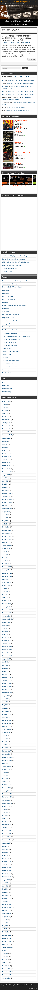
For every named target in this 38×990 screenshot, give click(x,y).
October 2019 (6, 653)
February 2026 (6, 419)
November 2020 (7, 613)
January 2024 (6, 496)
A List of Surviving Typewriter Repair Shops (15, 256)
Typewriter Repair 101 (8, 354)
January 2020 (6, 643)
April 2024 (5, 487)
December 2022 (7, 536)
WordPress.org (6, 391)
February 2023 (6, 530)
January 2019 (6, 680)
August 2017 (6, 732)
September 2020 (7, 619)
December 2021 (7, 573)
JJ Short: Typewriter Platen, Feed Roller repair (15, 262)
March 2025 (5, 453)
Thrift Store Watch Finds (9, 345)
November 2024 (7, 465)
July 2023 (5, 515)
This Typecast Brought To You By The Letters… (16, 336)
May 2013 (5, 889)
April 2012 (5, 929)
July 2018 (5, 699)
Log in (4, 382)
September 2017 (7, 729)
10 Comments (26, 42)
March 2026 (5, 416)
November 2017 (7, 723)
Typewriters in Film (7, 364)
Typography (5, 370)
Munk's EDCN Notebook (9, 299)
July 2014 (5, 846)
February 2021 (6, 604)
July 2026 (5, 404)
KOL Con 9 (5, 293)
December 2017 (7, 720)
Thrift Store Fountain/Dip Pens (11, 339)
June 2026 (5, 407)
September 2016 (7, 766)
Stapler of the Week (8, 317)
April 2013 (5, 892)
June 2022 (5, 554)
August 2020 (6, 622)
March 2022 (5, 564)
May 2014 (5, 852)
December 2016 (7, 757)
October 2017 (6, 726)
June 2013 (5, 886)
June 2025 (5, 444)
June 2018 (5, 702)
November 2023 (7, 502)
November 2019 (7, 650)
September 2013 (7, 877)
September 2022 (7, 545)
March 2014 (5, 858)
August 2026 (6, 401)
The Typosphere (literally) (19, 25)
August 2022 (6, 548)
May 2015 (5, 815)
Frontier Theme (32, 988)
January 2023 (6, 533)
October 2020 (6, 616)
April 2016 (5, 781)
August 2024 (6, 475)
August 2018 (6, 696)
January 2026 (6, 422)
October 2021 (6, 579)
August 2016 (6, 769)
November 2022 (7, 539)
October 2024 (6, 469)
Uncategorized (6, 373)
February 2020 (6, 640)
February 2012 (6, 935)
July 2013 (5, 883)
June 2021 (5, 591)
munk (5, 42)
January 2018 (6, 717)
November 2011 (6, 941)
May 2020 (5, 631)
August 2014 (6, 843)
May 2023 (5, 521)
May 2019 (5, 668)
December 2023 (7, 499)
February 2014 (6, 861)
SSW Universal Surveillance (10, 314)
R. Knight (5, 86)
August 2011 (6, 950)
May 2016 (5, 778)
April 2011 (5, 962)
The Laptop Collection (8, 324)
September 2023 (7, 508)
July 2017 (5, 735)
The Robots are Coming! (9, 330)
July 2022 (5, 551)
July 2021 (5, 588)
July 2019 (5, 662)
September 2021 (7, 582)
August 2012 (6, 916)
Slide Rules (5, 311)
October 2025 (6, 432)
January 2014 (6, 864)
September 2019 (7, 656)
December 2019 (7, 646)
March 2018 (5, 711)
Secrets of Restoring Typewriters (11, 265)
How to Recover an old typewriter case (13, 259)
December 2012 (7, 904)
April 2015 (5, 818)
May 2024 (5, 484)
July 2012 (5, 919)
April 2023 (5, 524)
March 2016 (5, 785)
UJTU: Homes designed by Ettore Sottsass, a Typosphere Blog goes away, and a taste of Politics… (16, 38)
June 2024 (5, 481)
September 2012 (7, 913)
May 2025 (5, 447)
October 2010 (6, 978)
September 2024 (7, 472)
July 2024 (5, 478)
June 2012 (5, 923)
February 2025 (6, 456)
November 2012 (7, 907)
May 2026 (5, 410)
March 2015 (5, 821)
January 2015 (6, 827)
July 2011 (5, 953)
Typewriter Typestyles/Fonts (10, 360)
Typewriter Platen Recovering (10, 351)
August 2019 (6, 659)
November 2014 (7, 834)
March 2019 (5, 674)
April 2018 (5, 708)
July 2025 (5, 441)
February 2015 (6, 824)
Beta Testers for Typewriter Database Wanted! (21, 80)
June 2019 (5, 665)
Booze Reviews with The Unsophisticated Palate (16, 281)
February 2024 (6, 493)
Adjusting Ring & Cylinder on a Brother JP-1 (20, 110)
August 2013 (6, 880)
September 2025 (7, 435)
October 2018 (6, 689)
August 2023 (6, 512)
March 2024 (5, 490)
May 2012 (5, 926)
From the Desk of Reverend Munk (12, 287)
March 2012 (5, 932)
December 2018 (7, 683)
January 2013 (6, 901)
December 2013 (7, 867)
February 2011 (6, 969)
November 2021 (7, 576)
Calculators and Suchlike (9, 284)
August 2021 (6, 585)
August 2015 (6, 806)
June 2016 (5, 775)
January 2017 (6, 754)
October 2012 (6, 910)
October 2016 (6, 763)
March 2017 (5, 748)
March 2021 (5, 600)
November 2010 (7, 975)
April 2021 (5, 597)
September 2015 (7, 803)
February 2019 (6, 677)
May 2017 (5, 742)
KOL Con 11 (5, 290)
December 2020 (7, 610)
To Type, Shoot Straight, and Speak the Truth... (18, 1)
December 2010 (7, 972)
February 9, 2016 (15, 42)
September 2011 (7, 947)
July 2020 (5, 625)
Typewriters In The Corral (9, 367)
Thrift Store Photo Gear (9, 342)
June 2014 (5, 849)
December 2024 (7, 462)
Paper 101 (5, 302)
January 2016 (6, 791)
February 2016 (6, 788)
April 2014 (5, 855)
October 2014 (6, 837)
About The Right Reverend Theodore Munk (19, 21)
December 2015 (7, 794)
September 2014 (7, 840)
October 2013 (6, 874)
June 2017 (5, 739)
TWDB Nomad (6, 348)
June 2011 (5, 956)
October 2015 (6, 800)
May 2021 (5, 594)
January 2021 (6, 607)
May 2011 (5, 959)
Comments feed (7, 388)
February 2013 (6, 898)
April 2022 (5, 561)
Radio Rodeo (6, 308)
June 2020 (5, 628)
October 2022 (6, 542)
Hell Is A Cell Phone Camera (16, 107)
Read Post (32, 59)
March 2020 (5, 637)
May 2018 (5, 705)
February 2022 (6, 567)
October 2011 (6, 944)
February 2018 (6, 714)
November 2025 (7, 429)
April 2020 (5, 634)
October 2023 (6, 505)
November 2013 (7, 870)
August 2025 (6, 438)
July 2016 (5, 772)
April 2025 (5, 450)
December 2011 (6, 938)
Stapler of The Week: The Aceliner (25, 77)
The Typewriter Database (9, 268)
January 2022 (6, 570)
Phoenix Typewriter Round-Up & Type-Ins (14, 305)
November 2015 (7, 797)
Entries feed (5, 385)
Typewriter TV (6, 357)
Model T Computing (8, 296)
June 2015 (5, 812)
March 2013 (5, 895)
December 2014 (7, 831)
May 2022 (5, 557)
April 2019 (5, 671)
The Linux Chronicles (8, 327)
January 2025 (6, 459)
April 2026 (5, 413)
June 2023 (5, 518)
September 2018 (7, 692)
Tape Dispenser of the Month (10, 321)
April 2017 (5, 745)
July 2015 (5, 809)
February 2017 (6, 751)
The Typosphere (7, 271)
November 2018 (7, 686)
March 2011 (5, 966)
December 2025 (7, 426)
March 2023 (5, 527)
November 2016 (7, 760)
